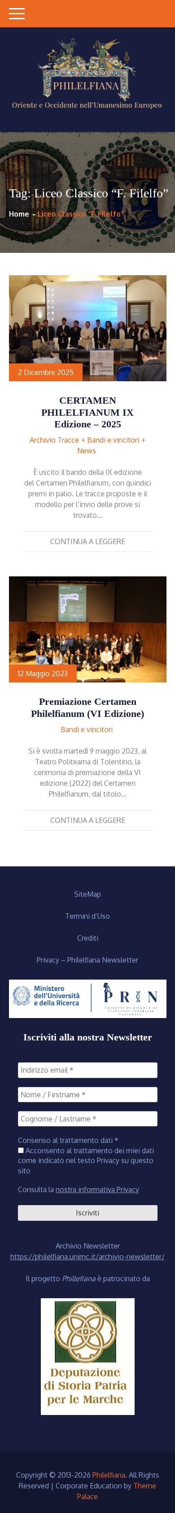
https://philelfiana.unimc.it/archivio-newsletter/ (87, 1256)
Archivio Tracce (54, 439)
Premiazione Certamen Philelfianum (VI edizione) (87, 707)
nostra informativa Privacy (97, 1189)
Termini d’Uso (87, 916)
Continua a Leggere (87, 541)
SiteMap (87, 894)
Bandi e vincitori (113, 439)
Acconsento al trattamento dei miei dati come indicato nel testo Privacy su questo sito (86, 1160)
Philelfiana (108, 1474)
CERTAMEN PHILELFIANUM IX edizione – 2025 (87, 412)
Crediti (87, 937)
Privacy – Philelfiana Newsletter (87, 959)
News (86, 450)
